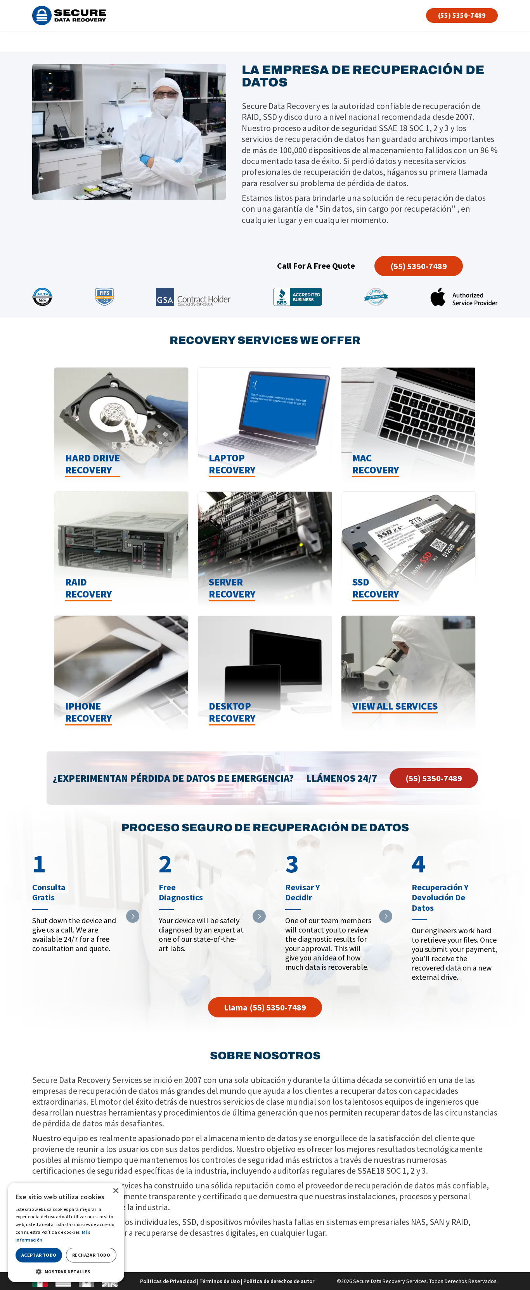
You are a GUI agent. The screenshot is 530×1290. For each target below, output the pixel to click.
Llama (265, 1007)
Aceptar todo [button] (39, 1255)
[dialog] (66, 1232)
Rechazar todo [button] (91, 1255)
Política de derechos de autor (278, 1281)
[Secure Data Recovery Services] (69, 15)
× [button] (115, 1191)
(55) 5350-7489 (462, 15)
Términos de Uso (219, 1281)
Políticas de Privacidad (168, 1281)
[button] (66, 1271)
